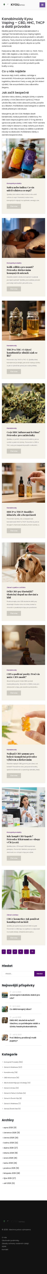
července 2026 (12, 1132)
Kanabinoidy (12, 345)
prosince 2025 (11, 1168)
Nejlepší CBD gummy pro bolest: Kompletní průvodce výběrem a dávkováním (22, 756)
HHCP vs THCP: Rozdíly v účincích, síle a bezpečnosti (21, 513)
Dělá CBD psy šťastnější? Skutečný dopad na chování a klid (22, 594)
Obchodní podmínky (10, 1240)
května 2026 (11, 1143)
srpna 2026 (10, 1127)
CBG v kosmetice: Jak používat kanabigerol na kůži (23, 920)
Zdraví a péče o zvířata (16, 587)
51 (32, 951)
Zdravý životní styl (12, 1109)
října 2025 (10, 1178)
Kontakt (5, 1249)
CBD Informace (11, 1077)
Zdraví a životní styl (13, 1098)
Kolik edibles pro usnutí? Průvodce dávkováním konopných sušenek (20, 270)
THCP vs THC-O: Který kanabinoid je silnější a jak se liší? (22, 352)
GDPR (4, 1246)
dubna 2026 (11, 1148)
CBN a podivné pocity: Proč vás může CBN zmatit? (23, 676)
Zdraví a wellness (13, 1067)
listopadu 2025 (12, 1173)
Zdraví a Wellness (12, 1103)
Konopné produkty (14, 183)
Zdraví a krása (12, 915)
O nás (4, 1237)
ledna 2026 (10, 1163)
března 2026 (11, 1153)
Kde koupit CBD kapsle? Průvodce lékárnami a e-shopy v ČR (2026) (23, 839)
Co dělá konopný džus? (20, 1009)
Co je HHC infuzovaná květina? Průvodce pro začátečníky (23, 434)
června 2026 (11, 1138)
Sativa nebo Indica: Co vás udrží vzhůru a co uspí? (20, 189)
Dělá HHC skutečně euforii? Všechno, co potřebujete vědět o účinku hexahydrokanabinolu (25, 1023)
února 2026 (10, 1158)
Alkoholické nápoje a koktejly (17, 1083)
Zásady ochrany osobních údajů (15, 1243)
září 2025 (9, 1183)
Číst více (13, 206)
